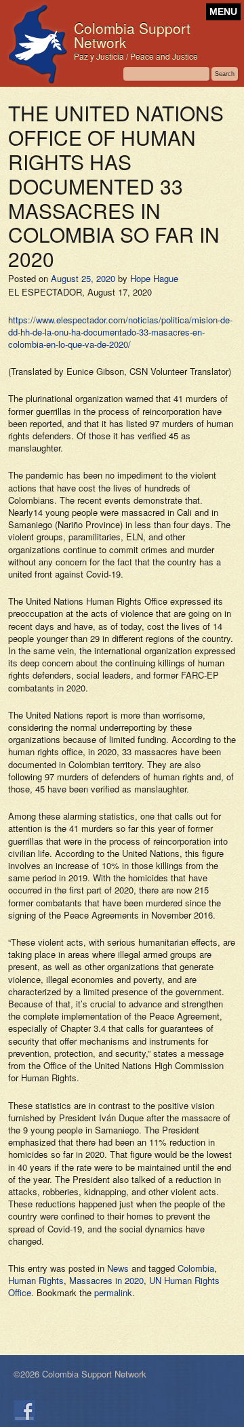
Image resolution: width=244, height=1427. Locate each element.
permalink (113, 1292)
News (118, 1268)
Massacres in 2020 (106, 1280)
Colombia (196, 1268)
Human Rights (36, 1280)
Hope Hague (154, 278)
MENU (223, 12)
